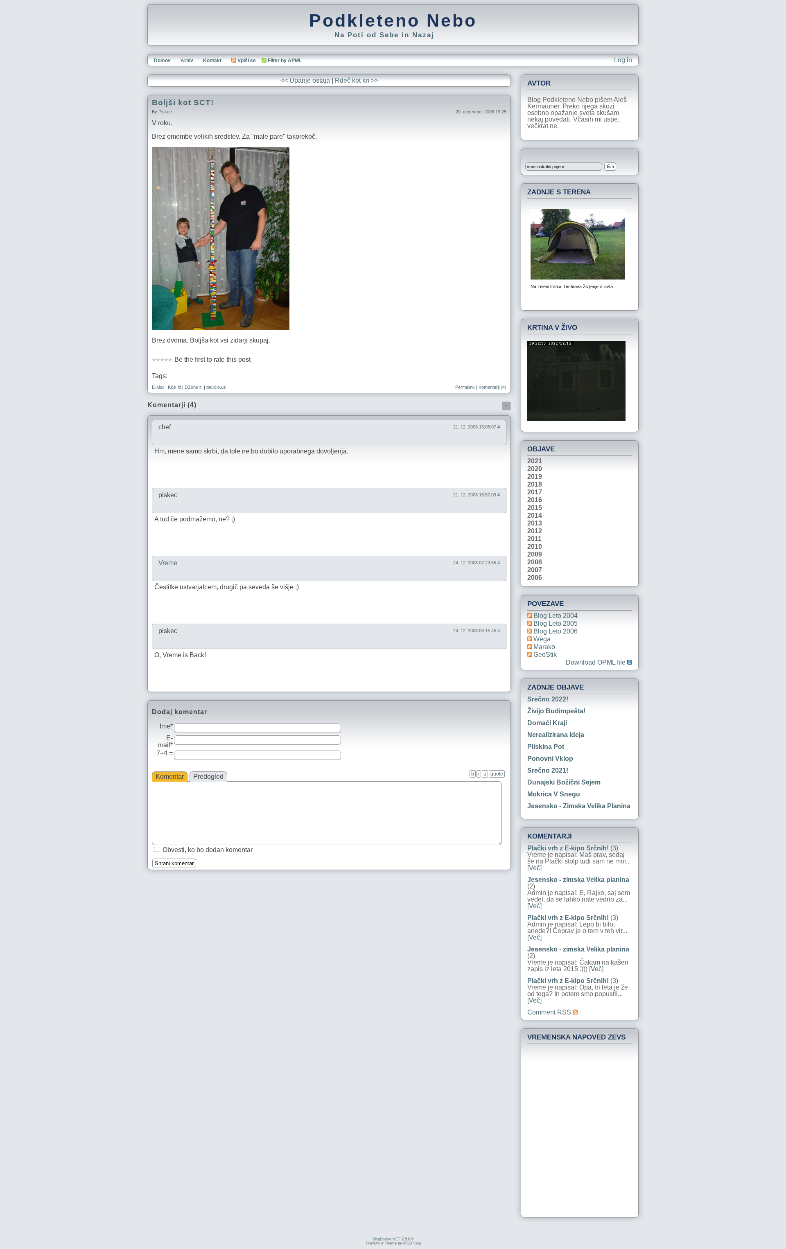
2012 (534, 531)
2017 (534, 492)
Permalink (465, 387)
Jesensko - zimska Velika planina (578, 806)
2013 (534, 523)
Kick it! (174, 387)
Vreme (167, 562)
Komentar (170, 776)
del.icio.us (216, 387)
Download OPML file (596, 662)
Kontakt (212, 60)
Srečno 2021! (547, 770)
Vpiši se (246, 60)
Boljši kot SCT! (183, 102)
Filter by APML (285, 60)
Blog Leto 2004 (555, 615)
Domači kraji (547, 722)
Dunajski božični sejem (564, 782)
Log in (623, 59)
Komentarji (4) (492, 387)
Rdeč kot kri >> (356, 80)
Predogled (208, 776)
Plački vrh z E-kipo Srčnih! (568, 848)
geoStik (545, 654)
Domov (162, 60)
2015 (534, 508)
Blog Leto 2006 (555, 631)
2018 (534, 484)
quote (496, 774)
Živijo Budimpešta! (556, 711)
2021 (534, 461)
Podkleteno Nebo (393, 20)
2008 (534, 562)
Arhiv (187, 60)
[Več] (534, 867)
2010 (534, 546)
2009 (534, 554)
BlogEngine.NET (386, 1239)
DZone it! (194, 387)
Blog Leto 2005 (555, 623)
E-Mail (158, 387)
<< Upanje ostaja (305, 80)
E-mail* (165, 742)
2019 (534, 476)
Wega (542, 639)
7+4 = (164, 753)
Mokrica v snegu (553, 794)
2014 (534, 515)
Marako (544, 646)
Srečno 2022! (547, 699)
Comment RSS (550, 1012)
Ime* (166, 726)
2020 (534, 469)
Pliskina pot (545, 746)
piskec (165, 111)
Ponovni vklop (550, 758)
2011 (534, 539)
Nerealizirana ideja (555, 734)
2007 (534, 570)
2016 (534, 500)
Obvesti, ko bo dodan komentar (208, 849)
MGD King (412, 1243)
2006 (534, 578)
